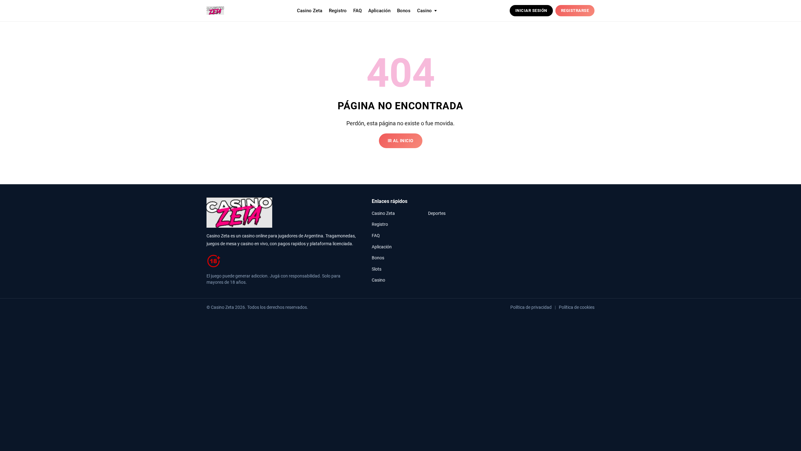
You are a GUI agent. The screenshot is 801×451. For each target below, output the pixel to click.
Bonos (404, 10)
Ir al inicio (401, 140)
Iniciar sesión (531, 10)
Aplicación (379, 10)
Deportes (437, 213)
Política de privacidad (531, 307)
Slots (376, 269)
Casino (378, 280)
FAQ (357, 10)
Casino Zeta (309, 10)
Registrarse (575, 10)
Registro (338, 10)
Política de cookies (576, 307)
